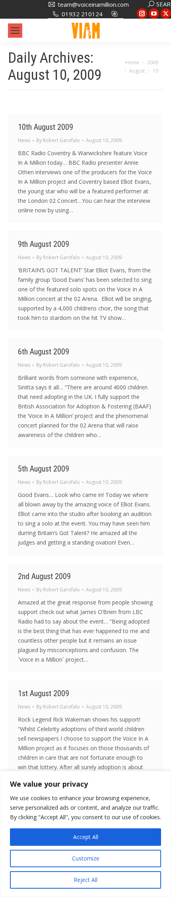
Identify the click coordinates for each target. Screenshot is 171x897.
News (24, 140)
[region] (85, 834)
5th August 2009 (43, 469)
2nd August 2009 (44, 576)
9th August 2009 (43, 244)
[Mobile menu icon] (15, 30)
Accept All (85, 837)
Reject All (85, 880)
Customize (85, 858)
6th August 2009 (43, 351)
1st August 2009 (43, 693)
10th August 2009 (45, 127)
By (58, 140)
